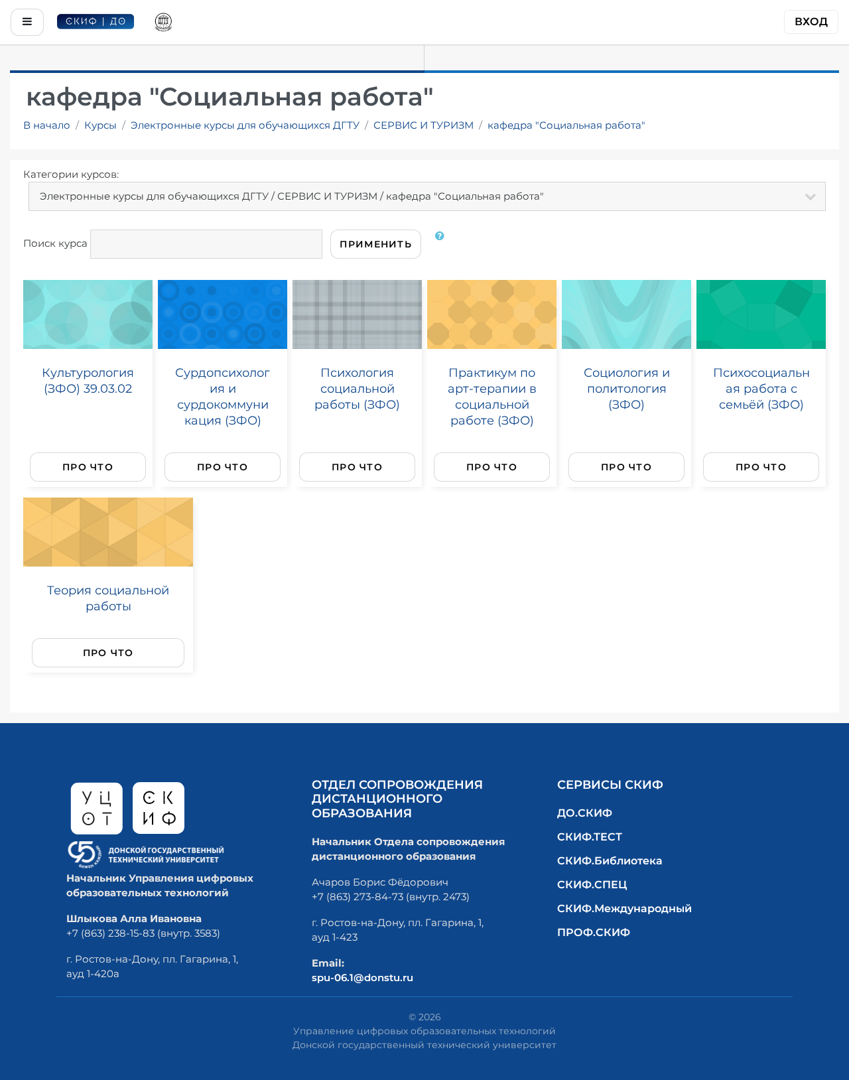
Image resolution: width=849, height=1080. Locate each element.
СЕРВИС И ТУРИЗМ (423, 125)
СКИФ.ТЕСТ (589, 837)
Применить (376, 244)
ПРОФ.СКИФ (593, 932)
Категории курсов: (71, 174)
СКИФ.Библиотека (610, 860)
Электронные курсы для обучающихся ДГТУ (245, 125)
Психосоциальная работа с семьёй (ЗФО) (761, 388)
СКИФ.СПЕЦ (592, 884)
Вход (811, 21)
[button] (442, 244)
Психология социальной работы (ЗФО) (357, 388)
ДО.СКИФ (584, 813)
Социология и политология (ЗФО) (627, 388)
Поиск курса (55, 243)
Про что (87, 467)
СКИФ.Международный (624, 908)
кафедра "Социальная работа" (566, 125)
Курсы (100, 125)
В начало (46, 125)
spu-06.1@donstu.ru (362, 977)
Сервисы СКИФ (610, 784)
